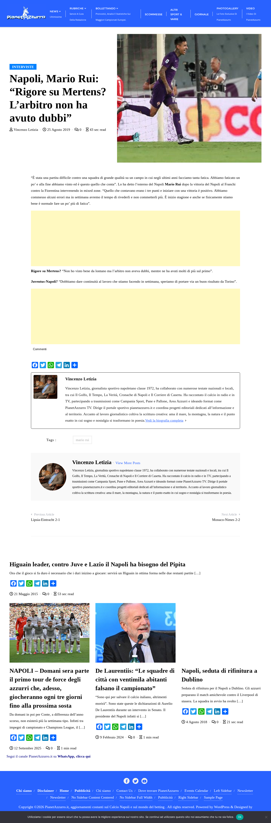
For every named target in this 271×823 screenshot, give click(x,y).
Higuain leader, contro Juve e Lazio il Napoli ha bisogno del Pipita (97, 564)
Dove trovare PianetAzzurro (158, 791)
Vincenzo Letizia (26, 130)
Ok (240, 816)
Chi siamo (103, 791)
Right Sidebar (188, 797)
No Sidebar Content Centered (92, 797)
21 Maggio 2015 (26, 594)
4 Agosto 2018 (196, 722)
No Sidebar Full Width (136, 797)
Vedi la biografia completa (164, 420)
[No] (266, 817)
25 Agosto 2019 (58, 130)
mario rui (82, 440)
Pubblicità (165, 797)
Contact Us (124, 791)
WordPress (222, 807)
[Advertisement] (135, 238)
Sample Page (213, 797)
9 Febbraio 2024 (112, 737)
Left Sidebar (223, 791)
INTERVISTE (23, 67)
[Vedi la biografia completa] (185, 420)
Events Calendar (196, 791)
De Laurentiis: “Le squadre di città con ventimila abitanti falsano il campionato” (135, 679)
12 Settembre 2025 (27, 748)
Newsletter (245, 791)
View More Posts (127, 463)
